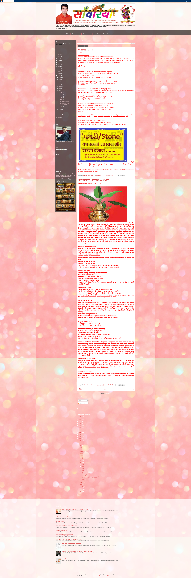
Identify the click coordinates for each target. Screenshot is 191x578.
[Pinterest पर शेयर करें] (124, 175)
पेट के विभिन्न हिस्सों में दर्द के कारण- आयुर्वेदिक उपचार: (66, 525)
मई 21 (83, 468)
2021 (80, 427)
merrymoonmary (96, 575)
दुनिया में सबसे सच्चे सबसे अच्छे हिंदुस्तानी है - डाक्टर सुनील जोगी (75, 509)
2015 (80, 440)
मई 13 (83, 473)
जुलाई (81, 458)
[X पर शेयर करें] (121, 175)
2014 (80, 443)
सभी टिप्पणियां (82, 403)
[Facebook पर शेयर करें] (122, 175)
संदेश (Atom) (108, 393)
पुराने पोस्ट (131, 389)
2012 (80, 491)
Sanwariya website (87, 33)
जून (81, 460)
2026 (80, 416)
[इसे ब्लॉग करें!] (119, 175)
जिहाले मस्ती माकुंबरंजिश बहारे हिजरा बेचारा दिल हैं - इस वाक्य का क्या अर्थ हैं (77, 551)
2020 (80, 430)
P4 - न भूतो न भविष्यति (107, 33)
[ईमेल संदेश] (115, 175)
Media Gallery (66, 33)
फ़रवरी (81, 487)
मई (81, 462)
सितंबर (81, 453)
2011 (80, 494)
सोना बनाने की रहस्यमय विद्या (61, 530)
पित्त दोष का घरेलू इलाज (60, 521)
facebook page (97, 33)
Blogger (108, 575)
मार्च (81, 484)
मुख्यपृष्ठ (106, 389)
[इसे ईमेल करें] (118, 175)
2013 (80, 445)
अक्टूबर (82, 451)
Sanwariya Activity (76, 33)
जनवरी (81, 489)
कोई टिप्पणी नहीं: (109, 175)
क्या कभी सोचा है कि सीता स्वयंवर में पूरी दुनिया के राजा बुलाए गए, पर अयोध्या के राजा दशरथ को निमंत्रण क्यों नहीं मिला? (65, 175)
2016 (80, 438)
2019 (80, 432)
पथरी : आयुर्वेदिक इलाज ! (86, 50)
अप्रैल (81, 482)
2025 (80, 419)
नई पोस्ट (80, 389)
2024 (80, 421)
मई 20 (83, 470)
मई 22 (83, 466)
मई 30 (83, 464)
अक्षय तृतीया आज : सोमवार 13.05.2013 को (93, 180)
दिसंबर (81, 447)
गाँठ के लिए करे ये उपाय (66, 559)
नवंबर (81, 449)
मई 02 (83, 479)
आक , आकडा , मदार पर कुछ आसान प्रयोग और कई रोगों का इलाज (69, 539)
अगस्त (81, 455)
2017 (80, 436)
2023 (80, 423)
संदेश (80, 400)
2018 (80, 434)
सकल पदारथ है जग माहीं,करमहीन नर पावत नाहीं (71, 543)
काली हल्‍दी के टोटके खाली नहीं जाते (63, 517)
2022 (80, 425)
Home (59, 33)
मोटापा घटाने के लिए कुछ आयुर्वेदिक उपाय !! (64, 534)
